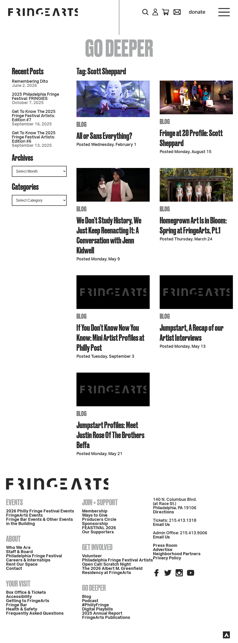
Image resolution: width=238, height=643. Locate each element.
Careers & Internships (28, 560)
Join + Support (100, 502)
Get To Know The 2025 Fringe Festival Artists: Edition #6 (34, 137)
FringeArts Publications (106, 618)
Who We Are (18, 548)
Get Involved (97, 547)
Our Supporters (98, 532)
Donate (197, 12)
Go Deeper (94, 587)
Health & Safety (21, 609)
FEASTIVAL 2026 (99, 528)
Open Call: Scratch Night (106, 564)
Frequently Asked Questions (35, 613)
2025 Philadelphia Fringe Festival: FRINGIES (35, 96)
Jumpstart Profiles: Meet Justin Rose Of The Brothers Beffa (110, 435)
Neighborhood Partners (177, 554)
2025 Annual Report (102, 613)
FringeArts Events (24, 515)
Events (14, 502)
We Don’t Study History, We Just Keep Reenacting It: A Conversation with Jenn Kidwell (108, 235)
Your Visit (18, 583)
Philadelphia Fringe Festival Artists (117, 560)
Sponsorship (95, 524)
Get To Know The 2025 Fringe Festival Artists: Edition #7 (34, 116)
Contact (14, 569)
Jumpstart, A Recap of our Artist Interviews (192, 332)
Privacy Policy (167, 558)
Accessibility (19, 597)
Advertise (162, 550)
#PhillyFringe (95, 605)
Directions (163, 512)
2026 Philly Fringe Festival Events (40, 511)
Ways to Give (95, 515)
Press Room (165, 546)
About (13, 538)
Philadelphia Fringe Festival (34, 556)
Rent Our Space (22, 564)
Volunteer (92, 556)
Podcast (90, 601)
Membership (94, 511)
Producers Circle (99, 520)
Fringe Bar (16, 605)
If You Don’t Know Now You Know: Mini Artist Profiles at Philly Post (110, 337)
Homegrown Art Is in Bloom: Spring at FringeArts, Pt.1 (193, 225)
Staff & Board (19, 552)
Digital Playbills (97, 609)
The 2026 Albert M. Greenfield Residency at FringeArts (112, 571)
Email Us (161, 525)
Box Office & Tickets (26, 593)
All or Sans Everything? (104, 136)
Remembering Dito (30, 81)
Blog (86, 597)
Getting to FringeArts (27, 601)
